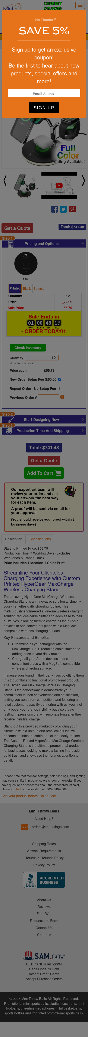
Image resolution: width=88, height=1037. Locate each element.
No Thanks (44, 20)
